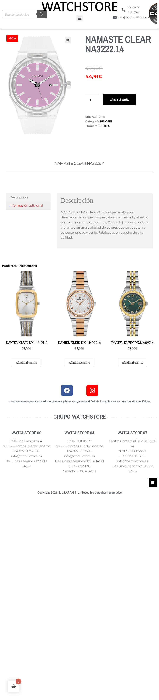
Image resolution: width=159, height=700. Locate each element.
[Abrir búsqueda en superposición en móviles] (24, 14)
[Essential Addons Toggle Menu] (153, 482)
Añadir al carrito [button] (26, 362)
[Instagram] (92, 390)
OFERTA (104, 126)
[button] (79, 18)
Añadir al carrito (119, 99)
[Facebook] (67, 390)
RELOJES (106, 121)
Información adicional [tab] (26, 205)
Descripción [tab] (19, 197)
